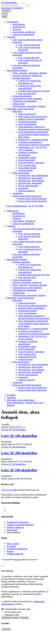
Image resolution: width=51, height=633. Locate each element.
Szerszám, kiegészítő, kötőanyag (27, 75)
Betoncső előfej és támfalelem (31, 119)
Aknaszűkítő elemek (27, 168)
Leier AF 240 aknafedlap (19, 470)
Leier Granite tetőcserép (29, 57)
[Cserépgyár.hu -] (9, 2)
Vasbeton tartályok (26, 191)
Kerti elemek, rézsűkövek (23, 32)
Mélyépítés (17, 111)
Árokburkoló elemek (27, 121)
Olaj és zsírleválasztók (28, 185)
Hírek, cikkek (13, 543)
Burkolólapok (18, 24)
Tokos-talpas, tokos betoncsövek (32, 116)
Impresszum (12, 530)
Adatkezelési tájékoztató (17, 522)
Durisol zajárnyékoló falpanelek (32, 201)
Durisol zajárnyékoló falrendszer (27, 196)
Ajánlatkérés (17, 8)
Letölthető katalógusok (17, 548)
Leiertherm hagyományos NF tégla (33, 91)
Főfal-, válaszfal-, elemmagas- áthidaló (29, 73)
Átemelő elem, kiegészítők (30, 183)
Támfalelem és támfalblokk (24, 101)
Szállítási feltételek (15, 554)
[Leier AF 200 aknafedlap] (13, 447)
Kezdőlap (11, 395)
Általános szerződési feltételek (20, 525)
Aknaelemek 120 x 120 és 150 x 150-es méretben (32, 148)
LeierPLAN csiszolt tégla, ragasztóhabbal (29, 87)
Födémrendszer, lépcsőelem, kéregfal (28, 106)
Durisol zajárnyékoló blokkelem (32, 198)
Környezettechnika (20, 173)
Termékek (11, 397)
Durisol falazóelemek (21, 96)
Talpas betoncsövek (27, 114)
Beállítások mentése (10, 618)
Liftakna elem (18, 103)
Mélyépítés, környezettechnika (20, 109)
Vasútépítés (17, 193)
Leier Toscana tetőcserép (29, 45)
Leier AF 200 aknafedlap (19, 453)
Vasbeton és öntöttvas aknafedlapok (27, 153)
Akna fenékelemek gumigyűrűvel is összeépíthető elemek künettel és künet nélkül (33, 134)
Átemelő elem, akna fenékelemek (33, 175)
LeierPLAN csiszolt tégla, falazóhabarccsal (29, 81)
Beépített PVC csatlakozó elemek (33, 139)
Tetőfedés (11, 37)
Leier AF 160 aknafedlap (19, 436)
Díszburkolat (12, 21)
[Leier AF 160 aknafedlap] (13, 429)
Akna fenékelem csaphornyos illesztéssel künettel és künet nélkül (33, 128)
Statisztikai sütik (11, 615)
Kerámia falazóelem (21, 78)
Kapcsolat (11, 546)
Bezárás (24, 618)
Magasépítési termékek (17, 70)
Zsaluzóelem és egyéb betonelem (27, 98)
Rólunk (10, 551)
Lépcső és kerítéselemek (23, 34)
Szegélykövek (18, 27)
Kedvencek (6, 8)
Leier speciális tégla (27, 93)
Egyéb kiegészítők (26, 160)
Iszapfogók (23, 188)
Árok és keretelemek (27, 124)
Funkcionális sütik (12, 612)
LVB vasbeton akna (27, 165)
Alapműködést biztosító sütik (17, 609)
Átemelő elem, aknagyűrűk (30, 178)
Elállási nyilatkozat (15, 527)
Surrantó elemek (25, 170)
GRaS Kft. (17, 559)
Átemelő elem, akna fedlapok (31, 180)
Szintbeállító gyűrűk (27, 157)
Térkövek (16, 29)
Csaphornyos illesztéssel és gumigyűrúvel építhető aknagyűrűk (33, 143)
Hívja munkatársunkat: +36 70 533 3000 (25, 206)
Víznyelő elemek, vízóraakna (31, 162)
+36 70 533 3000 (9, 490)
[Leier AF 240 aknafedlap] (13, 464)
